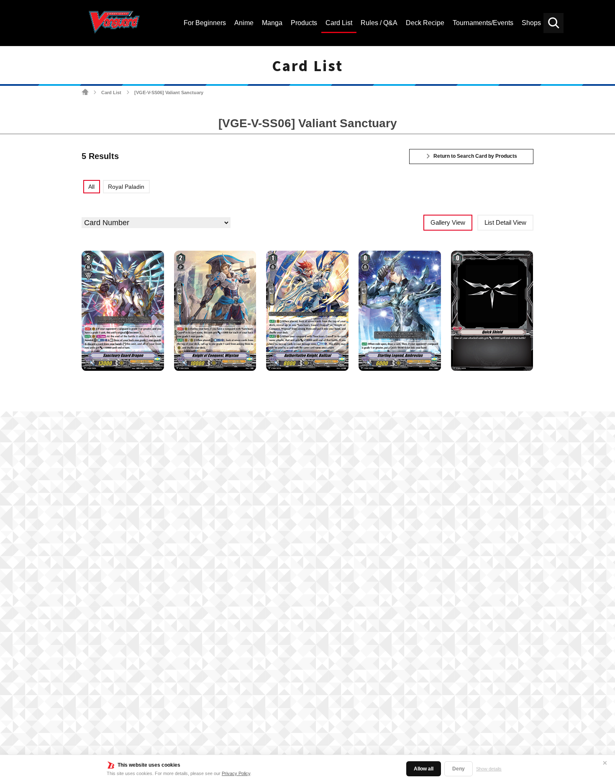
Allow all (423, 769)
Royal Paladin (126, 186)
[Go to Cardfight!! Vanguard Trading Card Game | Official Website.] (85, 92)
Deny (458, 769)
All (91, 186)
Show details (489, 768)
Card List (111, 92)
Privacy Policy (236, 773)
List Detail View (505, 222)
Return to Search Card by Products (475, 156)
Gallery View (447, 222)
